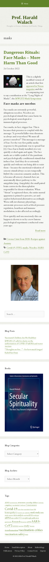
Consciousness (31, 505)
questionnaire (8, 522)
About (30, 547)
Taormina (31, 526)
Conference (22, 505)
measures (11, 515)
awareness (21, 502)
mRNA (8, 517)
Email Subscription (18, 547)
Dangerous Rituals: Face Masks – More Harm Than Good (22, 57)
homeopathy (10, 512)
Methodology (39, 547)
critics (19, 509)
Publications (7, 551)
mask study (35, 512)
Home (7, 547)
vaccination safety (15, 534)
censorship (29, 502)
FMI (35, 509)
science (15, 526)
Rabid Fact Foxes (11, 352)
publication (35, 518)
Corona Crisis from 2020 (18, 239)
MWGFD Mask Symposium (28, 98)
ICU (16, 513)
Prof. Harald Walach (24, 20)
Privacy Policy (20, 551)
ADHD (7, 502)
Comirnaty (41, 502)
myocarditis (14, 518)
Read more (40, 230)
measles (6, 515)
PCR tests (22, 518)
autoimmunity (13, 502)
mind (24, 515)
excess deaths (27, 509)
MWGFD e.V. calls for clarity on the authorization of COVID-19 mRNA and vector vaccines (24, 343)
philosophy (28, 518)
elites (22, 509)
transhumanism (11, 530)
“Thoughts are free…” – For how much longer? (24, 349)
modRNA (30, 515)
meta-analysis (18, 515)
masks (25, 247)
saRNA (29, 522)
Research (16, 521)
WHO (26, 534)
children (35, 502)
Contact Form (32, 551)
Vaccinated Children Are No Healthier (20, 337)
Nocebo (33, 247)
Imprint (43, 551)
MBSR (42, 513)
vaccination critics (31, 530)
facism (31, 509)
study (26, 525)
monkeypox (36, 515)
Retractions (23, 522)
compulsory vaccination (12, 505)
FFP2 (19, 247)
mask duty (27, 513)
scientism (21, 526)
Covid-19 (11, 247)
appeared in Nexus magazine (35, 87)
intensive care (21, 513)
